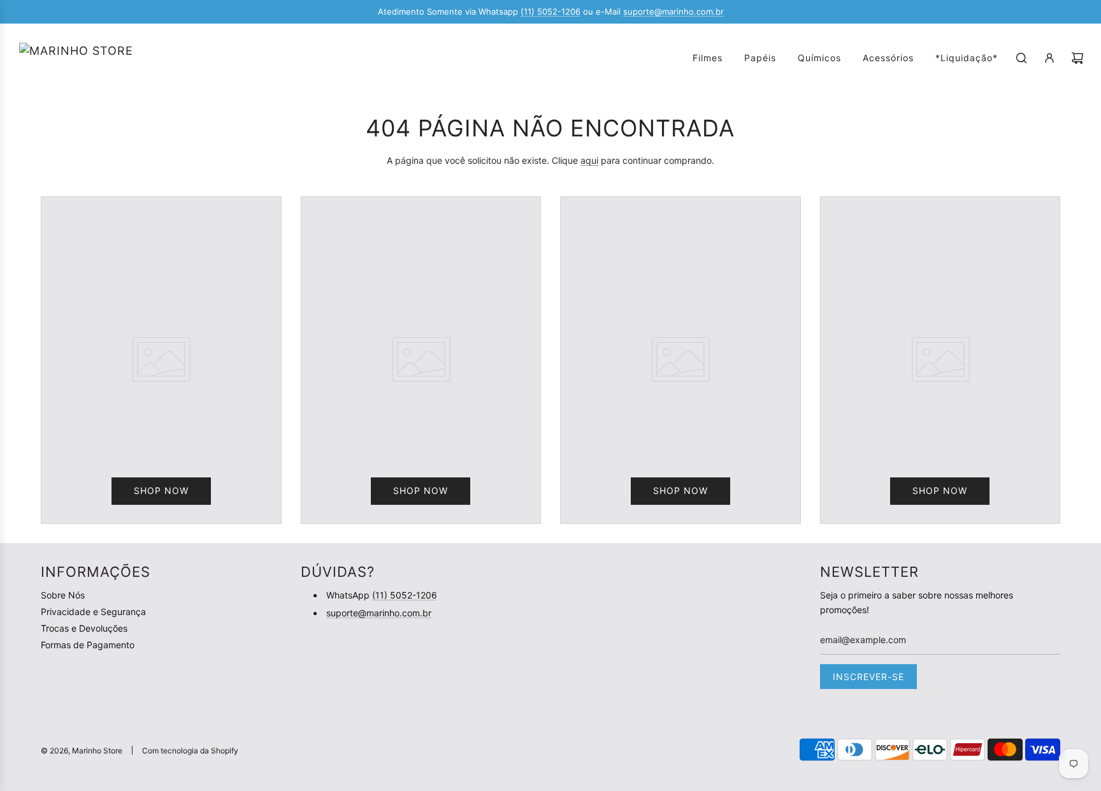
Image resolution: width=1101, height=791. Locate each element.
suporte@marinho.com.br (673, 11)
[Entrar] (1049, 58)
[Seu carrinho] (1077, 58)
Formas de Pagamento (87, 644)
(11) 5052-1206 (550, 11)
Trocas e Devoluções (84, 628)
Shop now (161, 490)
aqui (589, 160)
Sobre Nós (63, 595)
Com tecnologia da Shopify (190, 750)
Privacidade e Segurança (93, 611)
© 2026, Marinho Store (81, 750)
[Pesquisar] (1021, 58)
